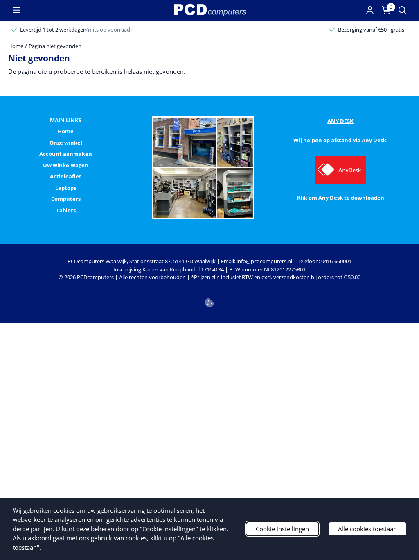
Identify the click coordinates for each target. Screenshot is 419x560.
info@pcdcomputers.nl (264, 261)
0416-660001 (336, 261)
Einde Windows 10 (209, 293)
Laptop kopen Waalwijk (178, 285)
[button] (16, 10)
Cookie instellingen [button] (282, 529)
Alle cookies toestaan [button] (367, 529)
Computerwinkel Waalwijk (243, 285)
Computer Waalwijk (304, 285)
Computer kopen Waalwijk (113, 285)
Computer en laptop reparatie (369, 285)
